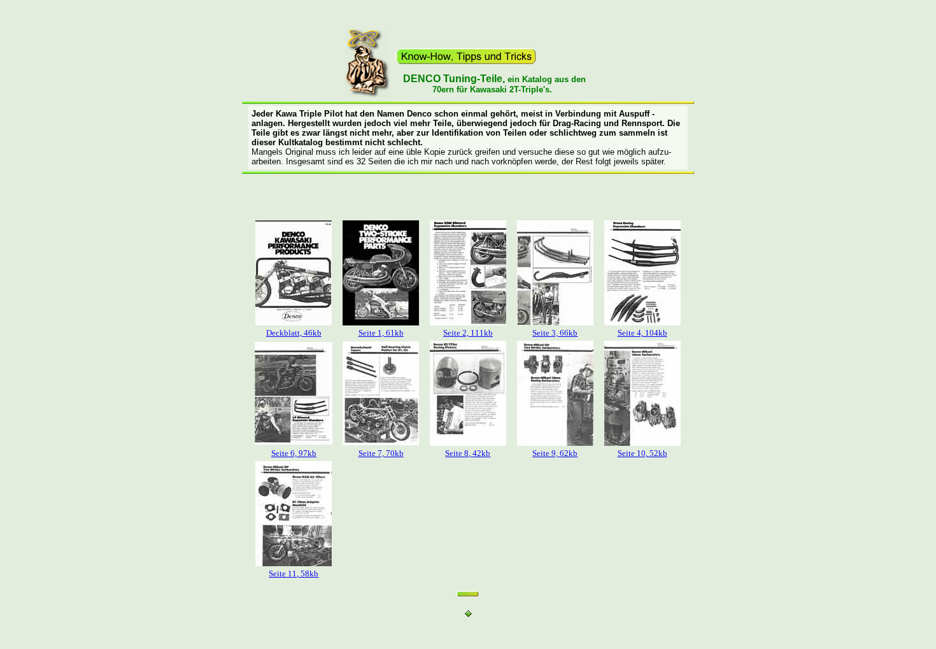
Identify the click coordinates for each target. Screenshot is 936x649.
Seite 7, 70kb (381, 453)
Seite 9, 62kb (555, 453)
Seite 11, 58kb (293, 573)
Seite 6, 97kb (293, 453)
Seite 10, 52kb (642, 453)
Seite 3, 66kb (555, 333)
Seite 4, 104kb (642, 333)
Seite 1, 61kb (381, 333)
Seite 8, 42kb (467, 453)
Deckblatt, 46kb (294, 333)
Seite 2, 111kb (468, 333)
